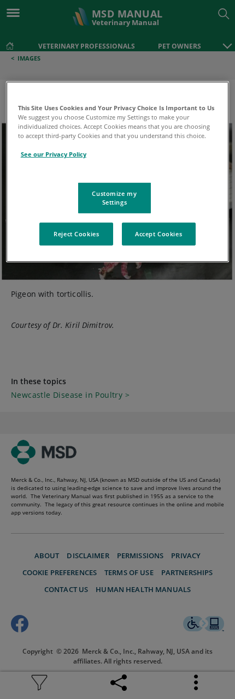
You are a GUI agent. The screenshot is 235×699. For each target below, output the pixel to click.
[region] (118, 171)
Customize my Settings (114, 197)
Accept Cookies (158, 234)
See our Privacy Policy (53, 154)
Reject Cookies (76, 234)
